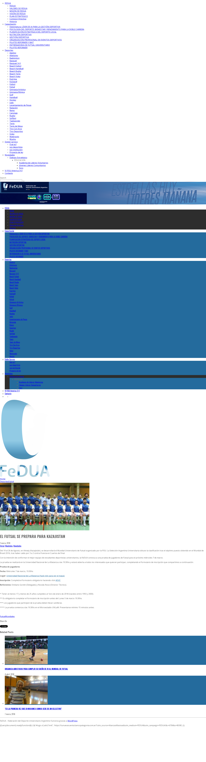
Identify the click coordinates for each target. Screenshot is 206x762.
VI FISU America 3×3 (13, 170)
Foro (21, 168)
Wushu (13, 139)
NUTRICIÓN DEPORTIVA (20, 34)
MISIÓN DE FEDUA (18, 11)
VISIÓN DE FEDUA (18, 13)
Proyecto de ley (16, 152)
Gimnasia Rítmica (17, 92)
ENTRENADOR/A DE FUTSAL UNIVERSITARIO (30, 45)
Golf (11, 94)
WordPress (72, 721)
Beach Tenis (15, 74)
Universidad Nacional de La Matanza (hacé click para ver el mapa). (35, 575)
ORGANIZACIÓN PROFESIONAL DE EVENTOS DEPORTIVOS (36, 40)
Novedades (10, 155)
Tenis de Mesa (16, 126)
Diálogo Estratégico (18, 157)
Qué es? (13, 144)
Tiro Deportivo (16, 131)
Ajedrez (13, 53)
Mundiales (9, 546)
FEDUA (8, 3)
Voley (12, 134)
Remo (12, 110)
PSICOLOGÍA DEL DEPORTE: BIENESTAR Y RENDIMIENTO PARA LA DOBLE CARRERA (47, 29)
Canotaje (14, 113)
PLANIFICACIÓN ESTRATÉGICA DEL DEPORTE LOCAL (33, 32)
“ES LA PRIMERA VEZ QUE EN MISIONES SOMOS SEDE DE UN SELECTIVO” (33, 708)
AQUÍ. (58, 580)
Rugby (12, 115)
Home (2, 479)
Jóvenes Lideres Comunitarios (32, 165)
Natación (14, 108)
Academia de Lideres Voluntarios (33, 162)
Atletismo (14, 55)
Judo (12, 102)
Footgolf (13, 81)
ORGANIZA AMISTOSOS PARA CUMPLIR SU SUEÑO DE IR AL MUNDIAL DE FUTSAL (36, 668)
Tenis (12, 123)
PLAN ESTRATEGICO (19, 16)
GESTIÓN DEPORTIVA (19, 37)
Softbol (13, 118)
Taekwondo (15, 121)
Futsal (12, 87)
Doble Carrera (11, 142)
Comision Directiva (18, 19)
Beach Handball (16, 68)
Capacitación (10, 24)
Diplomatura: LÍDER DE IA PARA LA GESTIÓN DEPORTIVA (35, 26)
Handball (14, 97)
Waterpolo (14, 136)
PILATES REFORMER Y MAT (22, 42)
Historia (13, 21)
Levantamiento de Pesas (20, 105)
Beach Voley (15, 76)
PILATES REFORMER (18, 47)
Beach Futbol (15, 66)
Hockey (13, 100)
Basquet (13, 60)
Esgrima (13, 79)
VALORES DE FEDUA (18, 8)
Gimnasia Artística (18, 89)
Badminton (14, 58)
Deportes (9, 50)
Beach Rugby (15, 71)
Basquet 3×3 (15, 63)
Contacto (9, 173)
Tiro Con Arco (16, 128)
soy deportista (16, 147)
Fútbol (12, 84)
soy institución (16, 149)
